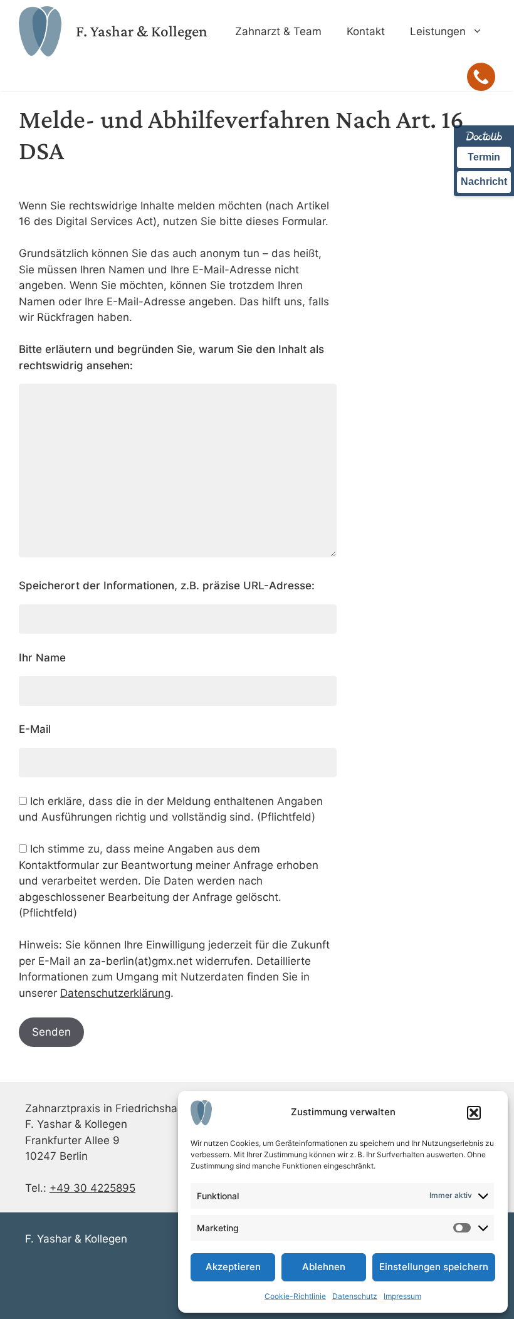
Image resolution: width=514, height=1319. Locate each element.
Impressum (402, 1296)
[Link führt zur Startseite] (40, 31)
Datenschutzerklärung (115, 993)
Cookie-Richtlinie (295, 1296)
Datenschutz (354, 1296)
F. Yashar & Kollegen (141, 31)
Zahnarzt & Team (278, 31)
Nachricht (484, 181)
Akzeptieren (233, 1267)
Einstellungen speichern (433, 1267)
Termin (484, 157)
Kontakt (366, 31)
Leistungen (438, 31)
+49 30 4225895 (92, 1188)
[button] (474, 1112)
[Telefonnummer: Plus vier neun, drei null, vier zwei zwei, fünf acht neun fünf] (481, 77)
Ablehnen (323, 1267)
